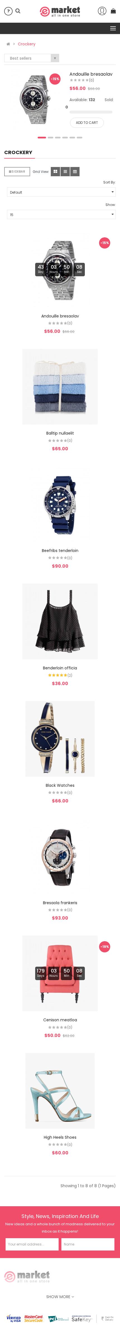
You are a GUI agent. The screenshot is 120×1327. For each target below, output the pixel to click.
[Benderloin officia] (60, 621)
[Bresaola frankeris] (60, 856)
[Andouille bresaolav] (35, 99)
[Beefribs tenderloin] (60, 504)
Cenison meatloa (60, 1020)
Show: (110, 204)
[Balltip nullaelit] (60, 386)
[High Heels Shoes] (60, 1091)
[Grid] (55, 171)
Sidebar (18, 172)
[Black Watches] (60, 739)
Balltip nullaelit (60, 433)
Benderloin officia (60, 668)
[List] (65, 171)
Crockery (26, 44)
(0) (91, 80)
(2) (70, 675)
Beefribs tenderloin (60, 550)
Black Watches (60, 785)
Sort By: (109, 182)
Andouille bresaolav (90, 74)
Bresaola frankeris (60, 903)
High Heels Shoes (60, 1137)
